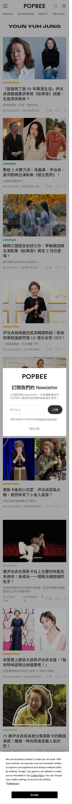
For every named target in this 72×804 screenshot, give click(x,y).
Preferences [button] (13, 783)
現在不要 (35, 428)
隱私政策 (52, 419)
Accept (35, 795)
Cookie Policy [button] (37, 775)
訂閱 (55, 410)
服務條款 (42, 419)
